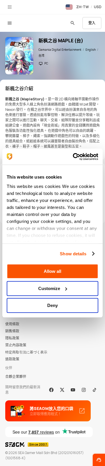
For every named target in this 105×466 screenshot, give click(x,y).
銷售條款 (12, 331)
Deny (52, 305)
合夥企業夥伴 (15, 376)
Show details (73, 253)
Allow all (52, 271)
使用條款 (12, 324)
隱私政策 (12, 338)
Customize (49, 288)
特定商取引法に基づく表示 (26, 352)
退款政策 (12, 359)
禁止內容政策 (15, 345)
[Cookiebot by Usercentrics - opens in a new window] (74, 156)
